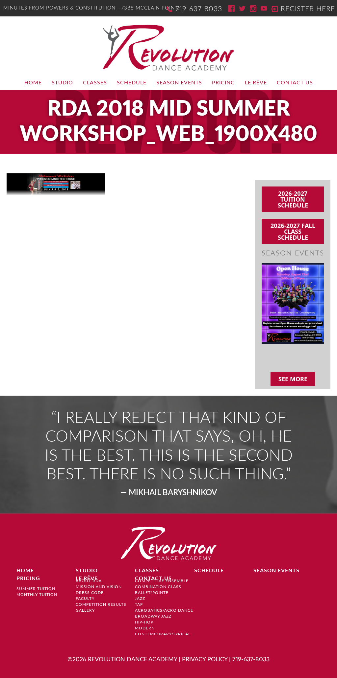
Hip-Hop (144, 622)
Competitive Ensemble (162, 581)
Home (33, 82)
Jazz (140, 599)
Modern (145, 628)
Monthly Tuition (36, 595)
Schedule (131, 82)
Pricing (223, 82)
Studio (62, 82)
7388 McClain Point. (150, 8)
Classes (95, 82)
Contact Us (295, 82)
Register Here (308, 9)
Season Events (179, 82)
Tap (139, 604)
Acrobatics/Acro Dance (164, 610)
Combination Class (158, 587)
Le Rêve (256, 82)
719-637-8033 (198, 9)
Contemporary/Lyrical (163, 634)
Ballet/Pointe (151, 593)
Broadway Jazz (153, 616)
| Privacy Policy (203, 659)
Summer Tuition (35, 589)
